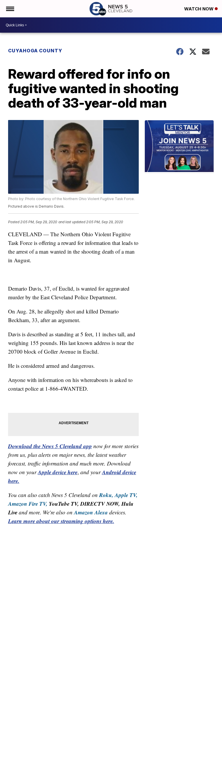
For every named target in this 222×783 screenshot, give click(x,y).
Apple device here (57, 472)
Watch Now (199, 9)
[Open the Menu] (9, 8)
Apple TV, (126, 495)
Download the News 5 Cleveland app (50, 446)
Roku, (106, 495)
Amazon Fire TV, (27, 503)
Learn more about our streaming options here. (61, 521)
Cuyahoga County (35, 50)
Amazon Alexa (91, 512)
